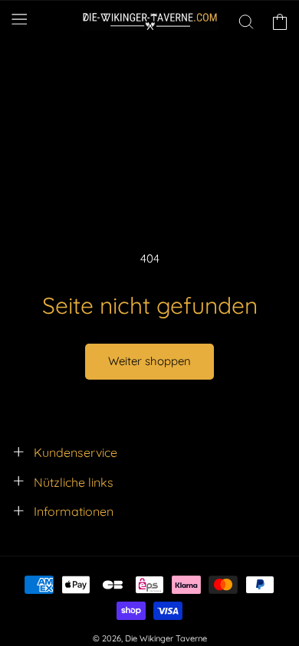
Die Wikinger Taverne (166, 638)
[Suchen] (246, 21)
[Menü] (19, 19)
